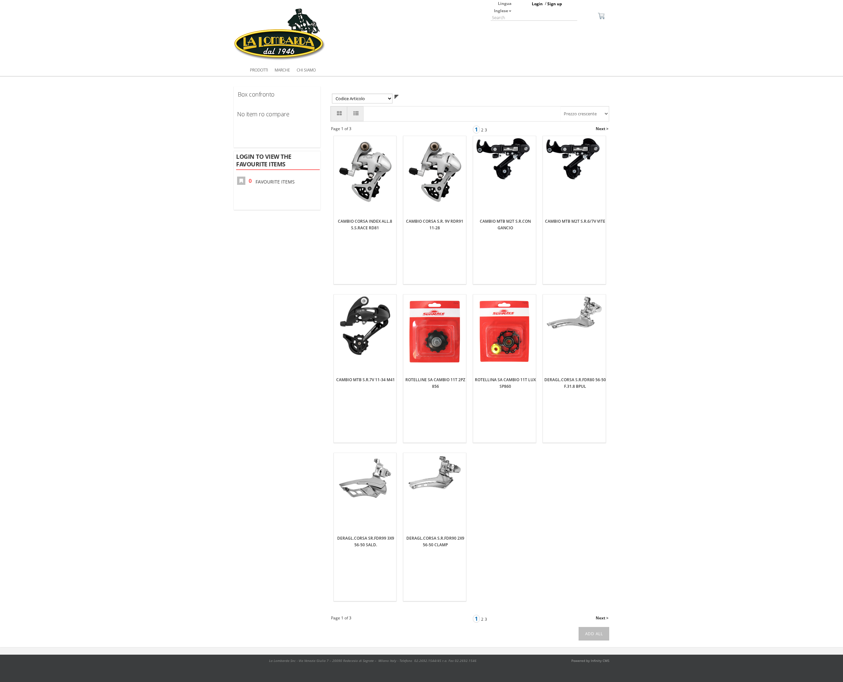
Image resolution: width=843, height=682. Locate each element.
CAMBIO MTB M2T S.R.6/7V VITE (575, 221)
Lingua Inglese (502, 7)
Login (537, 4)
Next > (602, 128)
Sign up (554, 4)
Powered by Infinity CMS (590, 660)
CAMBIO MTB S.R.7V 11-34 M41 (365, 380)
